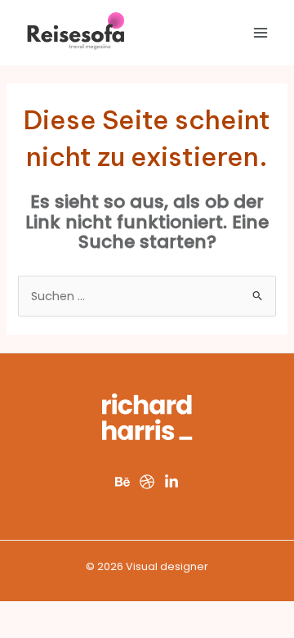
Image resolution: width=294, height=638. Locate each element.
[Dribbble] (147, 481)
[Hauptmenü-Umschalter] (260, 33)
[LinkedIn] (171, 481)
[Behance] (122, 481)
